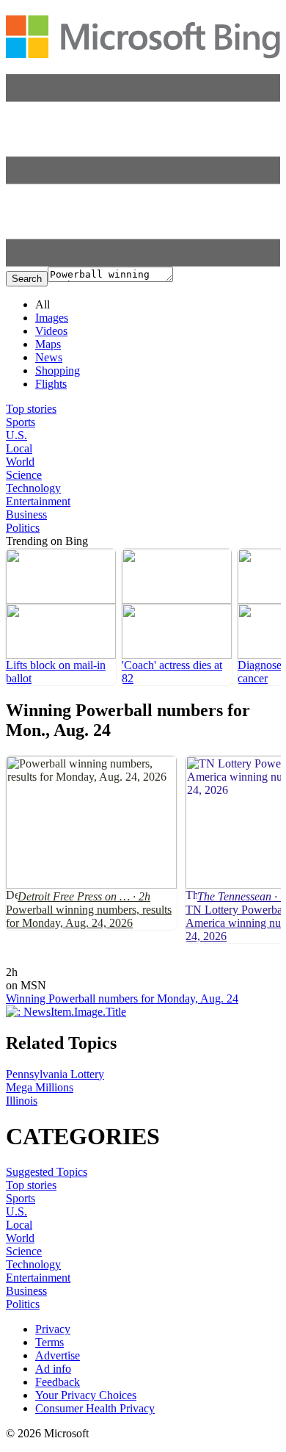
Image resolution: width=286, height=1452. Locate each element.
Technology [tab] (33, 488)
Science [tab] (24, 475)
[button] (143, 262)
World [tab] (20, 461)
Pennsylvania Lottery (55, 1074)
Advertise (57, 1355)
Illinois (21, 1100)
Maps (48, 344)
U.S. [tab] (16, 435)
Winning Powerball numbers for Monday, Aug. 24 (122, 998)
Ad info (53, 1368)
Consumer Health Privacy (95, 1408)
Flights (51, 384)
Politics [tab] (23, 527)
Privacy (52, 1329)
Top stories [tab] (31, 408)
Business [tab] (26, 514)
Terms (49, 1342)
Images (51, 317)
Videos (51, 331)
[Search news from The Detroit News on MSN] (48, 962)
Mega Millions (39, 1087)
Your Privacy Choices (85, 1395)
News (48, 357)
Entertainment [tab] (38, 501)
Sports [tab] (20, 422)
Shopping (57, 370)
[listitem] (61, 617)
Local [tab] (19, 448)
